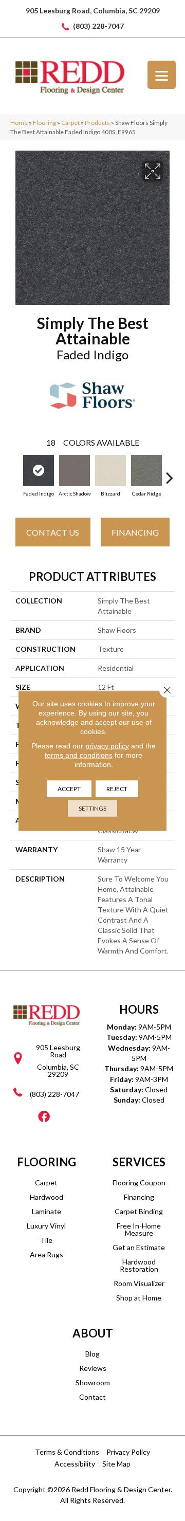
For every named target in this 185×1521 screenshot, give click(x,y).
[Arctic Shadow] (74, 470)
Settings (92, 808)
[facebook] (44, 1117)
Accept (69, 788)
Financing (135, 532)
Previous (15, 472)
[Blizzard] (110, 470)
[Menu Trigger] (161, 75)
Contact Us (52, 532)
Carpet (70, 122)
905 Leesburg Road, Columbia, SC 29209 (93, 10)
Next (169, 472)
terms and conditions (79, 754)
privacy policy (107, 745)
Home (19, 122)
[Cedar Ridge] (146, 470)
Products (97, 122)
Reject (116, 788)
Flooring (44, 122)
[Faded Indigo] (39, 470)
